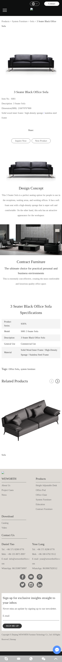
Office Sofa (14, 369)
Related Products (15, 381)
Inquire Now (21, 141)
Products (5, 21)
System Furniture (20, 21)
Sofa (32, 21)
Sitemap (13, 639)
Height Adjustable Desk (46, 485)
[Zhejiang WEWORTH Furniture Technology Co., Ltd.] (31, 10)
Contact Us (8, 535)
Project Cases (8, 490)
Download (8, 516)
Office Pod (41, 490)
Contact (51, 4)
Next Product (41, 141)
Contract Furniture (44, 509)
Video (4, 528)
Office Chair (41, 495)
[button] (57, 381)
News (4, 495)
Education (40, 504)
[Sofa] (31, 420)
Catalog (5, 523)
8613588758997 (19, 568)
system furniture (28, 369)
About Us (6, 485)
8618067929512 (50, 568)
